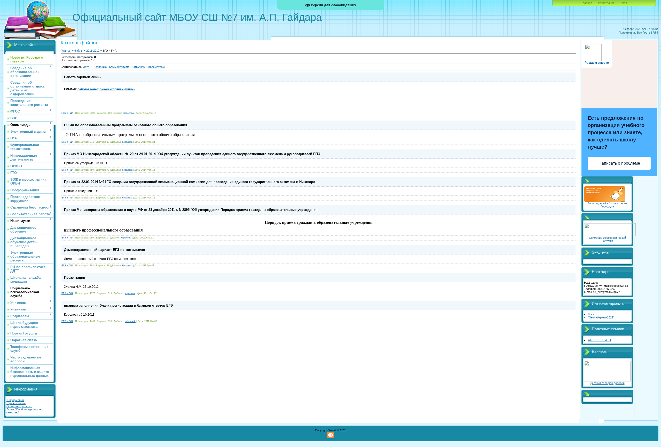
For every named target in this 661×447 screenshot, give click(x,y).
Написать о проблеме (619, 163)
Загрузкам (138, 66)
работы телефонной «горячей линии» (106, 89)
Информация (15, 400)
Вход (623, 2)
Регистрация (606, 2)
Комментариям (119, 66)
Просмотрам (156, 66)
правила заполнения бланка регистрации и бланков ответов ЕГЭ (118, 305)
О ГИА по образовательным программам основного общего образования (125, 125)
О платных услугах (19, 406)
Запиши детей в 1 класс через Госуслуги (607, 205)
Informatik (130, 321)
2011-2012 (92, 50)
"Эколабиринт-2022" (601, 317)
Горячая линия (16, 403)
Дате (86, 66)
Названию (100, 66)
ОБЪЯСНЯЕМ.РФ (599, 339)
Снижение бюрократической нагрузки (607, 239)
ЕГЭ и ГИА (67, 113)
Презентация (74, 278)
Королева (128, 113)
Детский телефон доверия (607, 383)
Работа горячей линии (82, 77)
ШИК (591, 314)
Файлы (78, 50)
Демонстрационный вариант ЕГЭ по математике (104, 250)
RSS (655, 32)
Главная (586, 2)
